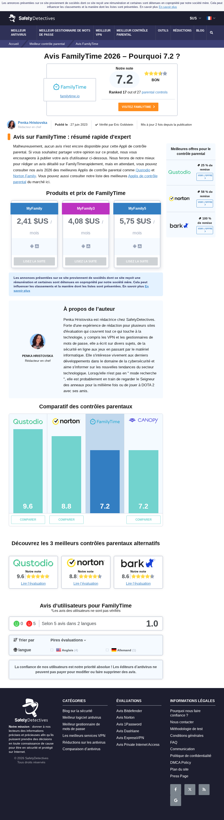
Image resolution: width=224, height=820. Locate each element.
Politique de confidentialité (190, 756)
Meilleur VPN (103, 32)
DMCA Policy (180, 762)
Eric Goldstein (123, 124)
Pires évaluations (67, 640)
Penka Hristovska (32, 123)
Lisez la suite (34, 261)
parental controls (155, 92)
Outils (163, 30)
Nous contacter (182, 722)
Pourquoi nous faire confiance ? (185, 713)
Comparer (28, 519)
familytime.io (70, 96)
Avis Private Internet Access (137, 744)
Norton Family (24, 176)
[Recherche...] (211, 32)
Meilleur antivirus (18, 32)
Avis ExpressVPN (130, 738)
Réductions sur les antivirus (84, 742)
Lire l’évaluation (33, 583)
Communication (182, 749)
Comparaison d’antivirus (81, 749)
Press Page (179, 776)
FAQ (173, 742)
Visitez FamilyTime (137, 107)
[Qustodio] (33, 563)
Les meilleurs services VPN (84, 735)
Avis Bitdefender (129, 711)
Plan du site (179, 769)
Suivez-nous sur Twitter (189, 789)
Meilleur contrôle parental (132, 32)
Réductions (182, 30)
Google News (175, 800)
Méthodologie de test (186, 729)
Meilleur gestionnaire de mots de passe (64, 32)
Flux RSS (204, 789)
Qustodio (143, 170)
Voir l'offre (205, 175)
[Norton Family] (86, 563)
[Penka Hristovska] (37, 343)
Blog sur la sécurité (77, 711)
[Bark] (138, 563)
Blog (200, 30)
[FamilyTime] (70, 87)
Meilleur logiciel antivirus (82, 717)
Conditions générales (186, 735)
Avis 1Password (129, 724)
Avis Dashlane (127, 731)
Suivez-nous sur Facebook (175, 789)
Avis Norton (125, 717)
